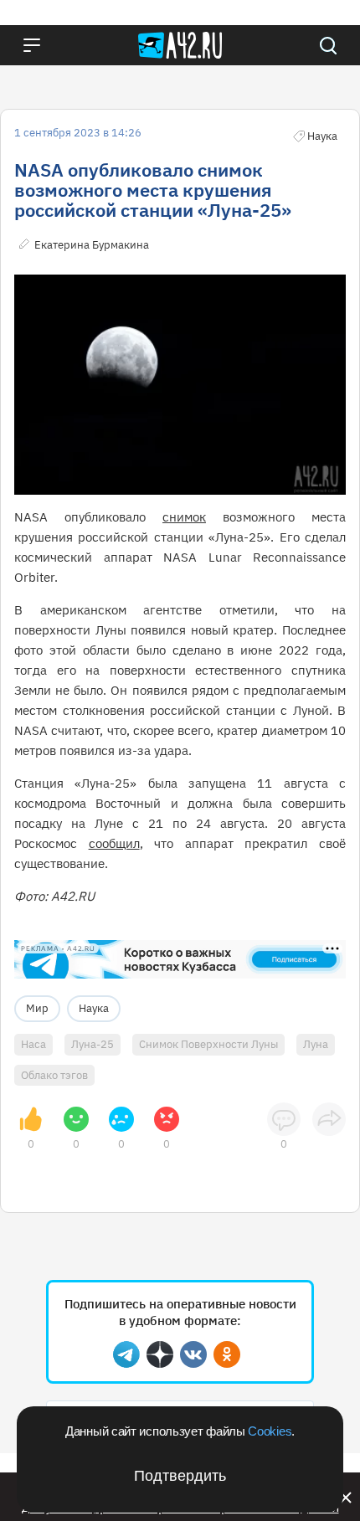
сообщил (114, 843)
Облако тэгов (54, 1075)
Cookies (269, 1431)
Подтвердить (180, 1475)
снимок (184, 517)
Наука (94, 1008)
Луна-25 (92, 1044)
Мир (37, 1008)
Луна (315, 1044)
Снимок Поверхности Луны (208, 1044)
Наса (33, 1044)
